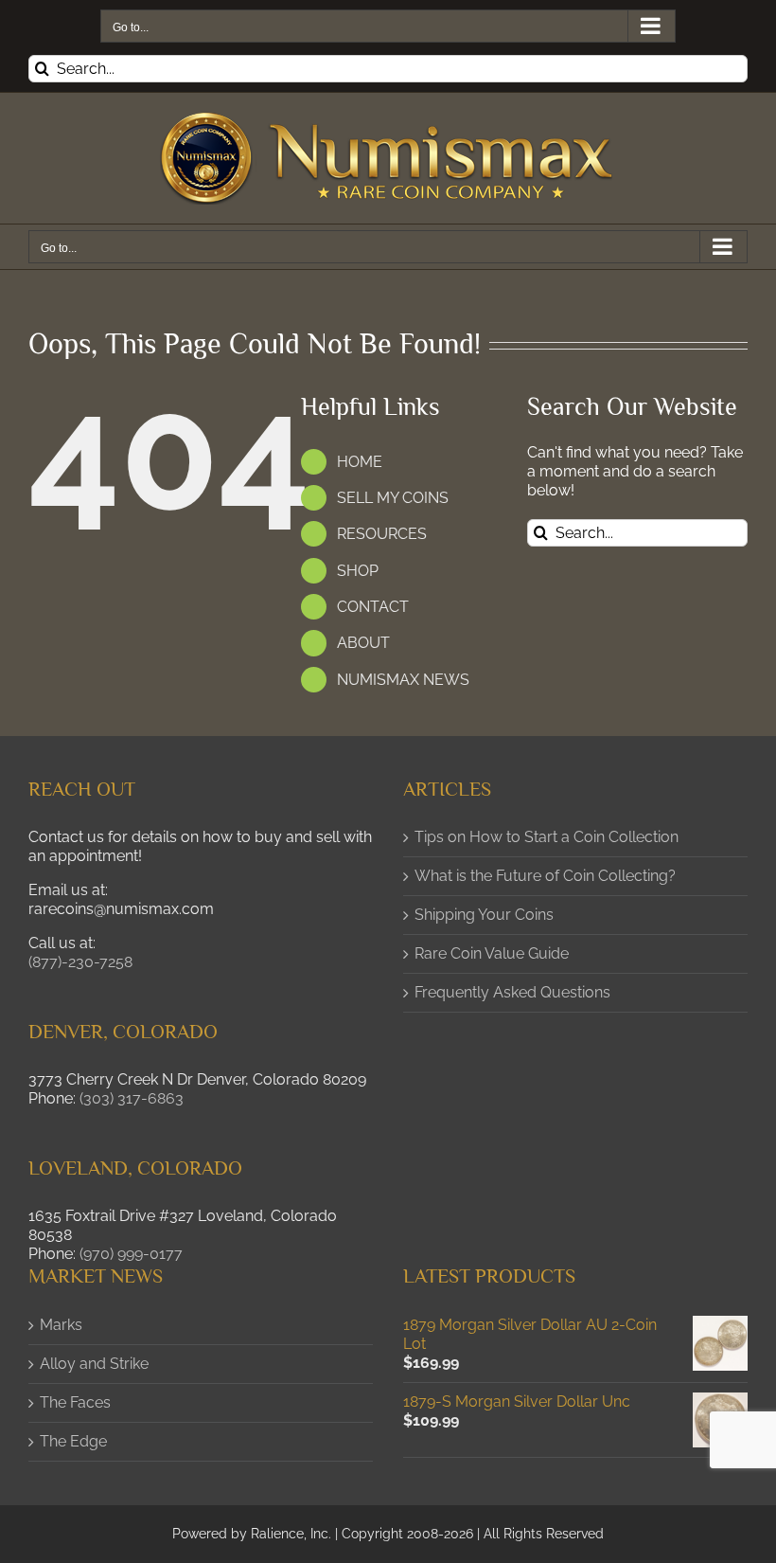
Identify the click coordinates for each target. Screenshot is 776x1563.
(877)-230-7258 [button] (80, 962)
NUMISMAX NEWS (403, 680)
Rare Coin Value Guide (491, 953)
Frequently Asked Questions (512, 992)
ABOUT (363, 643)
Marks (61, 1325)
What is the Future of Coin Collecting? (545, 876)
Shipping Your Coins (484, 915)
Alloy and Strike (94, 1364)
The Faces (75, 1402)
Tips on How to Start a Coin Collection (546, 837)
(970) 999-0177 (131, 1254)
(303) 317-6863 (131, 1098)
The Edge (73, 1441)
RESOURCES (382, 534)
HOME (359, 462)
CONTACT (373, 607)
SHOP (358, 571)
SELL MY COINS (393, 498)
